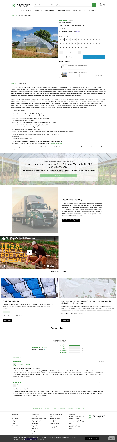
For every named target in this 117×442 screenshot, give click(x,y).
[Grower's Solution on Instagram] (54, 427)
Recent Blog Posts (58, 271)
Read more (7, 320)
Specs (20, 83)
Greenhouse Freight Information (38, 422)
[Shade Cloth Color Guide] (29, 288)
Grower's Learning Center (56, 418)
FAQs (24, 83)
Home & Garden (89, 10)
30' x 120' (87, 47)
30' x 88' (62, 47)
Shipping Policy (34, 423)
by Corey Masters (65, 314)
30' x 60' (62, 43)
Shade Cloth (6, 312)
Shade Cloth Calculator (55, 423)
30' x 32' (62, 39)
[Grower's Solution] (21, 5)
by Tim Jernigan (6, 316)
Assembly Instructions (55, 422)
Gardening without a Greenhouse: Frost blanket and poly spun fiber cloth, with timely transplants (86, 302)
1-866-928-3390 (73, 425)
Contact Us (71, 428)
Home (13, 15)
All (16, 15)
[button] (63, 21)
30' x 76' (86, 43)
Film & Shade (37, 10)
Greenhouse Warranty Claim (37, 420)
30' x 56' (98, 39)
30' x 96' (74, 47)
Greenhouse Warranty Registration (39, 418)
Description (14, 83)
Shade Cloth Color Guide (12, 301)
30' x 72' (80, 43)
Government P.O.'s (35, 428)
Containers (25, 10)
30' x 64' (68, 43)
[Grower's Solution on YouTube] (56, 427)
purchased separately (56, 143)
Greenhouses (50, 10)
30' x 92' (68, 47)
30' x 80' (92, 43)
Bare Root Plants (64, 10)
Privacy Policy (34, 432)
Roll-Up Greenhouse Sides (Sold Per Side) (77, 73)
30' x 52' (92, 39)
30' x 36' (68, 39)
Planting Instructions (54, 420)
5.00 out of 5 (44, 348)
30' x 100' (80, 47)
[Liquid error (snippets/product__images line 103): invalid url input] (35, 43)
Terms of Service (34, 430)
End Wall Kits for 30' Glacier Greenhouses (77, 65)
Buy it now (93, 57)
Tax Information (34, 427)
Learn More (58, 176)
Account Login (34, 417)
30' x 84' (98, 43)
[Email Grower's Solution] (50, 427)
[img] (17, 362)
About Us (33, 433)
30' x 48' (86, 39)
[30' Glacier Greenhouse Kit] (35, 43)
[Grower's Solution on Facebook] (52, 427)
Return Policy (34, 425)
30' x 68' (74, 43)
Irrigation (76, 10)
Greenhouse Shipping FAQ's (71, 220)
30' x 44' (80, 39)
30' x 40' (74, 39)
